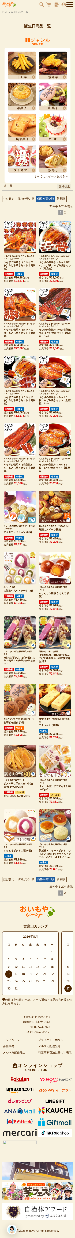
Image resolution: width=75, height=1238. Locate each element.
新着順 (61, 198)
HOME (4, 12)
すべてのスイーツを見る (49, 176)
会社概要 (8, 1046)
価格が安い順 (26, 198)
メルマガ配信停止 (14, 1052)
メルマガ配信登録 (49, 1046)
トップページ (11, 1039)
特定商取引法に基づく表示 (55, 1052)
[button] (70, 212)
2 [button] (65, 212)
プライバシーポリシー (52, 1039)
